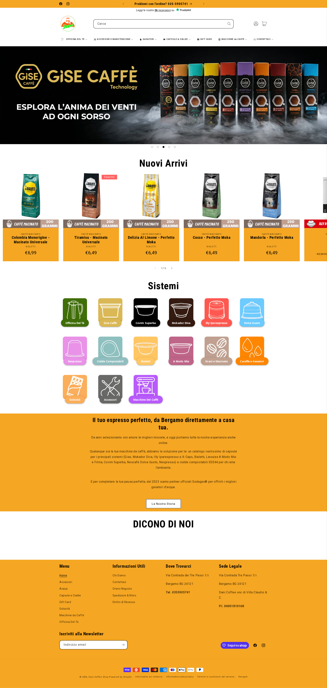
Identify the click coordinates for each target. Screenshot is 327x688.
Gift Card (65, 602)
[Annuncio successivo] (204, 3)
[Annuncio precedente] (123, 3)
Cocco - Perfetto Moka (211, 237)
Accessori (65, 582)
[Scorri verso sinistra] (155, 268)
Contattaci (119, 582)
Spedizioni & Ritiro (124, 595)
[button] (264, 23)
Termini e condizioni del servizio (216, 677)
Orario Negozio (122, 588)
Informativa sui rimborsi (148, 677)
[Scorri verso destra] (172, 268)
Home (63, 575)
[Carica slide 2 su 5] (158, 147)
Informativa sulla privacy (180, 677)
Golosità (64, 608)
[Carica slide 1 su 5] (152, 147)
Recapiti (243, 677)
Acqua (63, 588)
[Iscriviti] (123, 644)
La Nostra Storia (163, 504)
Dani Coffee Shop (98, 677)
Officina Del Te (69, 621)
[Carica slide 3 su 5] (163, 147)
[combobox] (163, 24)
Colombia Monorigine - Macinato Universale (31, 239)
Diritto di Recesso (124, 602)
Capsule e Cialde (70, 595)
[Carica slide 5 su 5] (175, 147)
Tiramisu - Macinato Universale (91, 239)
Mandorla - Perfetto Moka (271, 237)
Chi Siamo (119, 575)
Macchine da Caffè (71, 615)
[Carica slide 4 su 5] (169, 147)
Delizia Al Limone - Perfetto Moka (151, 239)
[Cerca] (229, 24)
